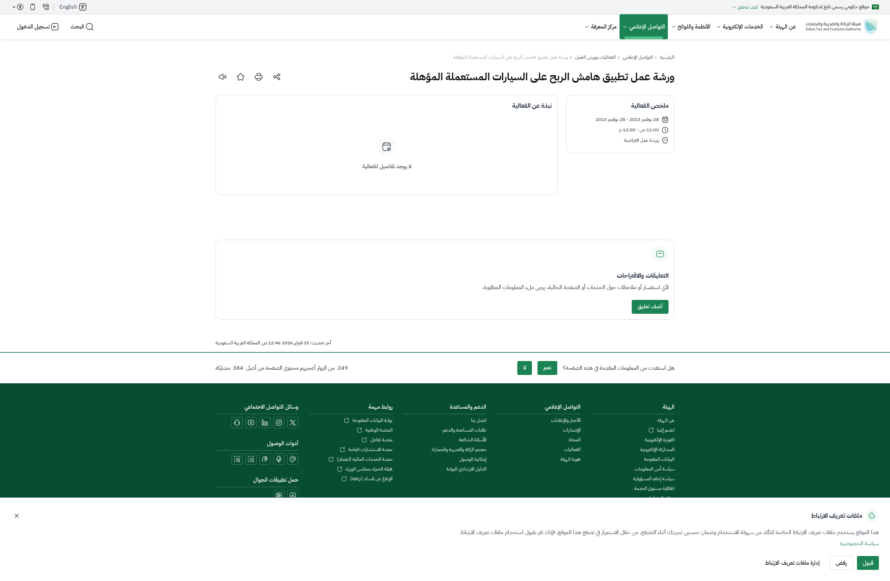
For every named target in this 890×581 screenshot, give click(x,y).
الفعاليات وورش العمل (595, 57)
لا (524, 367)
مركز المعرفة (604, 27)
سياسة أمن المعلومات (654, 469)
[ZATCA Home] (841, 26)
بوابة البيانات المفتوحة (372, 420)
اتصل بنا (478, 420)
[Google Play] (278, 495)
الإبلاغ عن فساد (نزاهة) (371, 478)
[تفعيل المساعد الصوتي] (278, 459)
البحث (77, 27)
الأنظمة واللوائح (694, 27)
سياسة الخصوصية (859, 543)
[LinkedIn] (264, 422)
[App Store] (292, 495)
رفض (841, 563)
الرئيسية (667, 57)
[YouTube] (251, 422)
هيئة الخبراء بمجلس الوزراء (369, 469)
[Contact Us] (45, 7)
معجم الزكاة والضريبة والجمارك (458, 449)
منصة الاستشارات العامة (370, 449)
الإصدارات (571, 430)
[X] (292, 422)
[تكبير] (237, 459)
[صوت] (222, 77)
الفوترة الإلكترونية (659, 439)
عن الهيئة (786, 27)
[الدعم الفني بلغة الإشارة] (264, 459)
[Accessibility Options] (18, 7)
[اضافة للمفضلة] (241, 77)
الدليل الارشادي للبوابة (466, 469)
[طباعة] (259, 77)
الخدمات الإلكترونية (743, 27)
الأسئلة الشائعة (472, 439)
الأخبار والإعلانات (565, 420)
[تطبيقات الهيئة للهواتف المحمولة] (32, 7)
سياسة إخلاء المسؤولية (653, 478)
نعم (547, 367)
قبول (868, 563)
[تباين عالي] (292, 459)
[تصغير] (251, 459)
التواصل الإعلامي (647, 27)
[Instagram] (278, 422)
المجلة (574, 439)
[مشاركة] (277, 77)
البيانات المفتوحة (659, 459)
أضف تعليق (650, 306)
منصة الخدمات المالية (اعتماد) (364, 459)
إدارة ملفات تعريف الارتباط (792, 563)
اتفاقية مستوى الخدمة (654, 488)
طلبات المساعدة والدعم (464, 430)
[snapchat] (237, 422)
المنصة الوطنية (378, 430)
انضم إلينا (665, 430)
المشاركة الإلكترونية (657, 449)
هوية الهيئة (570, 459)
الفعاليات (572, 449)
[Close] (16, 515)
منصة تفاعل (381, 439)
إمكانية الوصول (472, 459)
